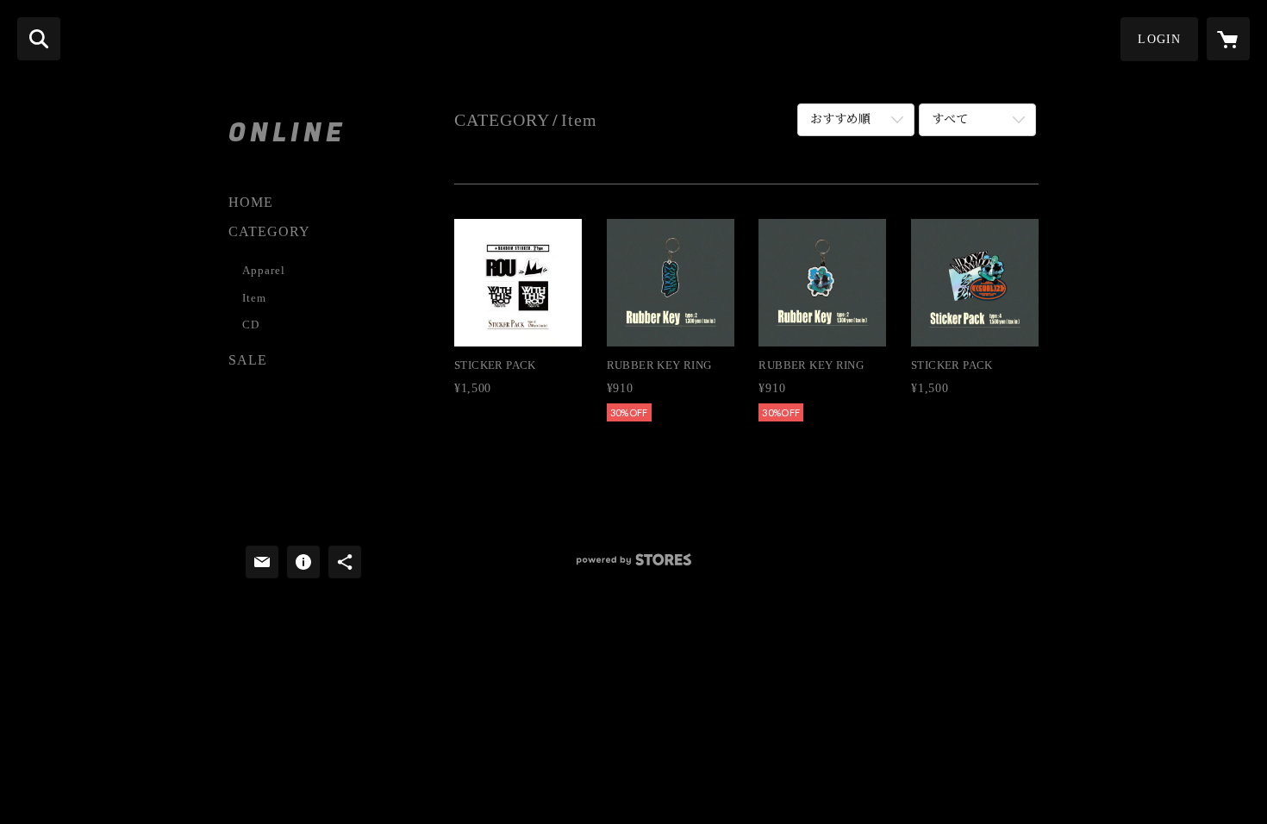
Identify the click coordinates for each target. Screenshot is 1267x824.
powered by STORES (633, 565)
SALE (247, 360)
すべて (950, 119)
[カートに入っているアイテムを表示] (1228, 38)
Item (254, 297)
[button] (1159, 39)
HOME (250, 202)
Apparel (263, 270)
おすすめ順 (840, 119)
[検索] (38, 38)
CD (250, 324)
